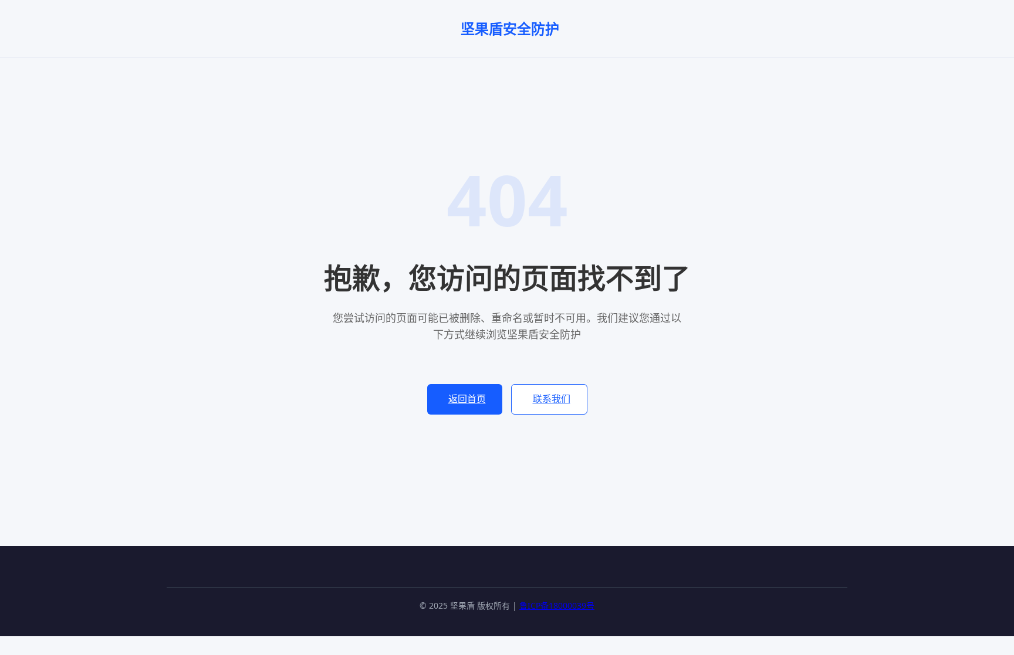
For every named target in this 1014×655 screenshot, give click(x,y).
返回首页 (467, 398)
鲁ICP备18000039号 (556, 605)
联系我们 (551, 398)
